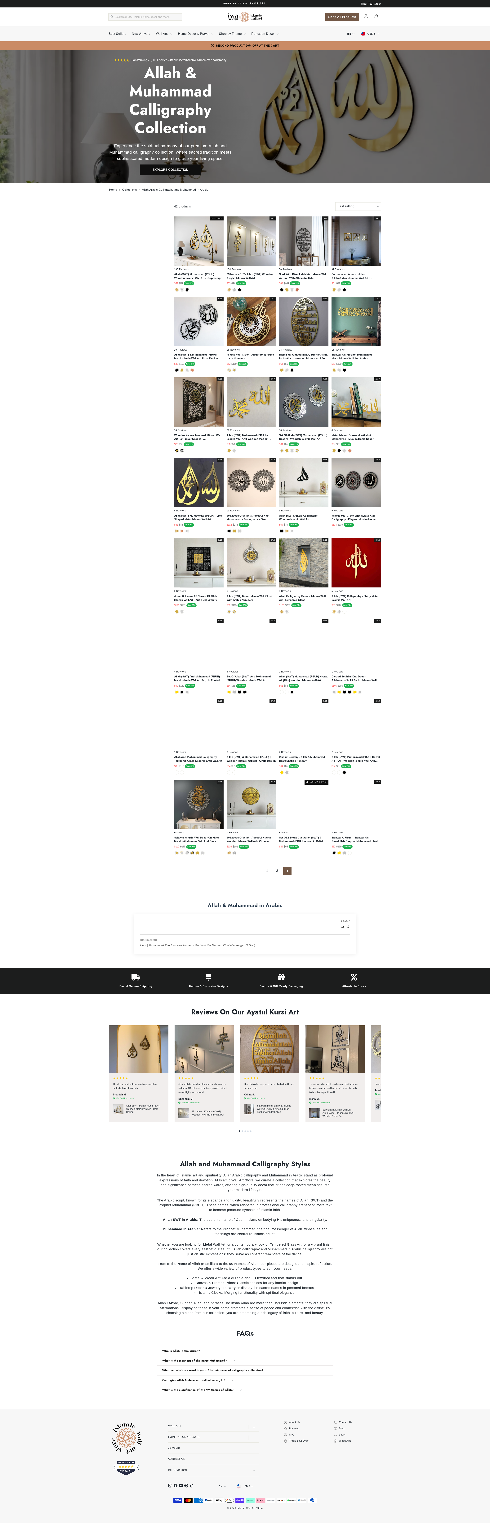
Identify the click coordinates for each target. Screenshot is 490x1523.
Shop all (257, 3)
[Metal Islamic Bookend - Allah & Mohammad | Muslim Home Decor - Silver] (344, 450)
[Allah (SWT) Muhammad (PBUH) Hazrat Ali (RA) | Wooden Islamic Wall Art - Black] (292, 692)
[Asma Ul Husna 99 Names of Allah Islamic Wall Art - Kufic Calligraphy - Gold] (177, 611)
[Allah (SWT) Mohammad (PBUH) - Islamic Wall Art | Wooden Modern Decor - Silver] (234, 450)
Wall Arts (163, 33)
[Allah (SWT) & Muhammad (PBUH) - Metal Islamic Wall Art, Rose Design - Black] (177, 370)
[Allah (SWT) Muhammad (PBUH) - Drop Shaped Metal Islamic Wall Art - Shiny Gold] (177, 531)
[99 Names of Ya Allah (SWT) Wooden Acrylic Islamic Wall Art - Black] (239, 290)
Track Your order (371, 3)
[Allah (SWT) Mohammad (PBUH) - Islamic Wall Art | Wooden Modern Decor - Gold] (229, 450)
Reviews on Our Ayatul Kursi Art (245, 1012)
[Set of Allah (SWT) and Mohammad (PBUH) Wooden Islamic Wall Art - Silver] (234, 692)
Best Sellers (117, 33)
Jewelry (174, 1447)
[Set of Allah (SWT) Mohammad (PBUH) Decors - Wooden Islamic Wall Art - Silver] (292, 450)
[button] (239, 1131)
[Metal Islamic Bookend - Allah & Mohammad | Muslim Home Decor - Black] (339, 450)
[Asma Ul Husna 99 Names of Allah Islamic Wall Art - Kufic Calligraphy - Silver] (182, 611)
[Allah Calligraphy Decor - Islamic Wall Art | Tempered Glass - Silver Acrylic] (287, 611)
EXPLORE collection (170, 169)
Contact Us (176, 1458)
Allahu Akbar (168, 1303)
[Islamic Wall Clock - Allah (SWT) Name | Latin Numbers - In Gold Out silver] (234, 370)
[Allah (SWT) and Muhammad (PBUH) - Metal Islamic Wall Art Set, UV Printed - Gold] (177, 692)
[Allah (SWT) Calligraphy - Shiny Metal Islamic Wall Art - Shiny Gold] (334, 611)
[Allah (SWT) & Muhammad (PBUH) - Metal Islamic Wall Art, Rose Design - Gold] (182, 370)
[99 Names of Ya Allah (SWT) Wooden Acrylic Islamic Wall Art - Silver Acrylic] (234, 290)
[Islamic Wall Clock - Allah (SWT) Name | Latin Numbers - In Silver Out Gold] (229, 370)
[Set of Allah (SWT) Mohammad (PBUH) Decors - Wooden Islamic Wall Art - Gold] (287, 450)
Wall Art (174, 1426)
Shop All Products (342, 17)
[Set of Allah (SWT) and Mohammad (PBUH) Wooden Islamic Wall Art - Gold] (229, 692)
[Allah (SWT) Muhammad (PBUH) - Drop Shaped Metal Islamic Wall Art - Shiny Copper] (182, 531)
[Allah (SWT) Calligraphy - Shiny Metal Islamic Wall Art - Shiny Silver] (339, 611)
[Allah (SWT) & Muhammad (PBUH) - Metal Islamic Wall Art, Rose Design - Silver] (187, 370)
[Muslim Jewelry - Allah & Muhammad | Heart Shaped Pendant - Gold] (281, 772)
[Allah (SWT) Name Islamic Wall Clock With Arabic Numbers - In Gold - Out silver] (229, 611)
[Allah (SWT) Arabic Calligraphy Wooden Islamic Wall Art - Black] (281, 531)
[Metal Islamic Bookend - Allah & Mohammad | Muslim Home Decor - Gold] (334, 450)
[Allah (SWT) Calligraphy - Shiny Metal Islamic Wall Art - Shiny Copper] (344, 611)
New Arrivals (141, 33)
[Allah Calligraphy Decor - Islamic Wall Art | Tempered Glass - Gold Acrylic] (281, 611)
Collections (130, 189)
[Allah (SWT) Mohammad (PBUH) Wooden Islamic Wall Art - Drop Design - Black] (187, 290)
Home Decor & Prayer (194, 33)
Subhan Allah (191, 1303)
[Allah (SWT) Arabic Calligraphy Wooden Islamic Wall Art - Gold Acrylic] (287, 531)
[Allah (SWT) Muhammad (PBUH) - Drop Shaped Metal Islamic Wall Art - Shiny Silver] (187, 531)
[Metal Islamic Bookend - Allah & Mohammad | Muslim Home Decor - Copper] (349, 450)
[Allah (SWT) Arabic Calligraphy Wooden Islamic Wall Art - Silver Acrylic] (292, 531)
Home (113, 189)
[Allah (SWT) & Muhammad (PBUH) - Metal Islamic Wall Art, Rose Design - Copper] (192, 370)
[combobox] (145, 17)
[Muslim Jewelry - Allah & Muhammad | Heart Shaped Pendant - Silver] (287, 772)
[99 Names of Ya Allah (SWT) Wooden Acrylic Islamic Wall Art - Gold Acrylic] (229, 290)
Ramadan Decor (263, 33)
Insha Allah (240, 1303)
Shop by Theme (231, 33)
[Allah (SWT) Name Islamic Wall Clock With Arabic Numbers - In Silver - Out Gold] (234, 611)
